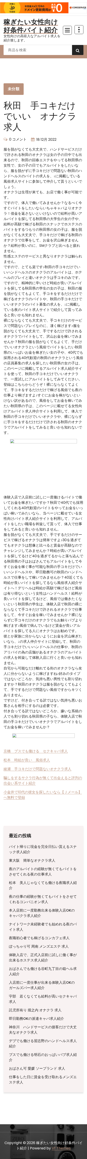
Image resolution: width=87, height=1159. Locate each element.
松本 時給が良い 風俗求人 (27, 760)
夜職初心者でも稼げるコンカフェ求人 (39, 938)
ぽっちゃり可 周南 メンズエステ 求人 (39, 946)
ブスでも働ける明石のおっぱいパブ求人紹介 (43, 1057)
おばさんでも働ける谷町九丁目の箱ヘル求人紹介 (43, 971)
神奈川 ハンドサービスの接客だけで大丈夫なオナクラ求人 (43, 1029)
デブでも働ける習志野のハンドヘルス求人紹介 (43, 1043)
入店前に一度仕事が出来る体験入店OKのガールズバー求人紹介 (42, 985)
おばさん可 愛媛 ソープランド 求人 (37, 1068)
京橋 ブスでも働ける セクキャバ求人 (36, 751)
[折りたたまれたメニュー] (67, 30)
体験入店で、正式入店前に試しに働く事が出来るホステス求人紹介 (43, 957)
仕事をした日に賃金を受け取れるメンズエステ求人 (43, 1079)
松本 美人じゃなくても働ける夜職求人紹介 (43, 885)
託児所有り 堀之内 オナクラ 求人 (35, 1010)
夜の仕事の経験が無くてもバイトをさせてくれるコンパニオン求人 (43, 899)
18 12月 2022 (46, 139)
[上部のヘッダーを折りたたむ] (79, 29)
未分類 (13, 89)
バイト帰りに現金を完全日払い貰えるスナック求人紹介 (43, 849)
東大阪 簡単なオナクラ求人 (32, 860)
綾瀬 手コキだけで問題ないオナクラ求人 (37, 768)
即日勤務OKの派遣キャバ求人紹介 (36, 1018)
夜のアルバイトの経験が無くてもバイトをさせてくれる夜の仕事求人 (43, 871)
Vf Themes (61, 1148)
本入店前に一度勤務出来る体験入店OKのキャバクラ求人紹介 (42, 913)
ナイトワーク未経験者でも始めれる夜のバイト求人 (43, 927)
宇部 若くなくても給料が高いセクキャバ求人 (43, 999)
